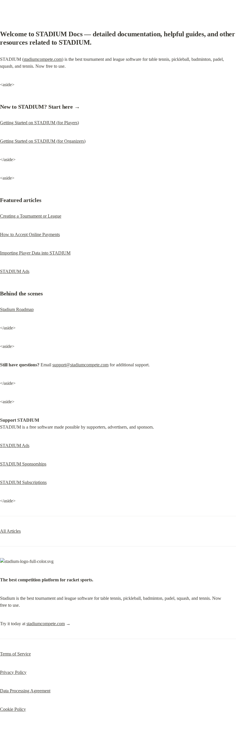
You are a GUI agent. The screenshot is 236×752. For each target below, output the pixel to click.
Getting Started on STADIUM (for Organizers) (42, 141)
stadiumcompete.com (43, 59)
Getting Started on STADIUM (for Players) (39, 122)
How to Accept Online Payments (30, 234)
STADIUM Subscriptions (23, 482)
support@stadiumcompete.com (80, 364)
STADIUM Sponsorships (23, 463)
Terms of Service (15, 653)
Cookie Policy (13, 709)
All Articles (10, 531)
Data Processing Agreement (25, 690)
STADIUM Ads (14, 271)
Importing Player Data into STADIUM (35, 252)
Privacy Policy (13, 672)
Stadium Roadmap (17, 309)
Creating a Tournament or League (30, 216)
